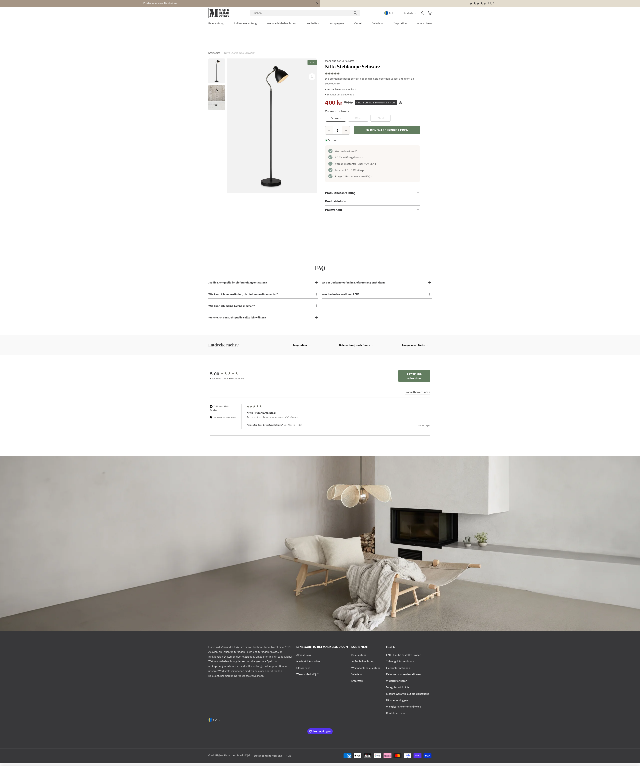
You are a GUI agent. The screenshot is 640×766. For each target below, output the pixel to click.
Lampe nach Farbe (413, 345)
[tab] (417, 392)
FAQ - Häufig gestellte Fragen (403, 655)
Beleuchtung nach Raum (354, 345)
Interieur (356, 674)
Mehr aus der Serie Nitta (339, 60)
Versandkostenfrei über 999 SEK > (356, 164)
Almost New (303, 655)
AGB (288, 755)
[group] (227, 374)
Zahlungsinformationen (400, 661)
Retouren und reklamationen (403, 674)
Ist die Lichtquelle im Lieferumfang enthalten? (237, 282)
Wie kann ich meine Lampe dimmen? (231, 305)
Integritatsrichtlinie (398, 687)
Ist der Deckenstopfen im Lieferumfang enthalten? (353, 282)
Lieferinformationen (398, 668)
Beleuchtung (358, 655)
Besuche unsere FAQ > (358, 176)
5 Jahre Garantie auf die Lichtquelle (407, 693)
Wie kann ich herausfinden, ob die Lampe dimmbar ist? (243, 294)
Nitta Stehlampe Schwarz (239, 52)
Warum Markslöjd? (346, 151)
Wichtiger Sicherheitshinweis (403, 706)
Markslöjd (243, 755)
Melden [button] (291, 425)
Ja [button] (285, 425)
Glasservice (303, 668)
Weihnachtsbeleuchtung (365, 668)
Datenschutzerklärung (268, 755)
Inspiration (300, 345)
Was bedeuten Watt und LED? (340, 294)
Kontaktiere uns (395, 713)
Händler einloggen (397, 700)
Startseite (214, 52)
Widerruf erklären (396, 680)
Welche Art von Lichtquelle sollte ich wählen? (237, 317)
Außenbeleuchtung (362, 661)
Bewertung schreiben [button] (414, 376)
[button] (429, 12)
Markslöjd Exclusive (308, 661)
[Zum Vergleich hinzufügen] (312, 76)
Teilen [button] (299, 425)
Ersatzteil (357, 680)
